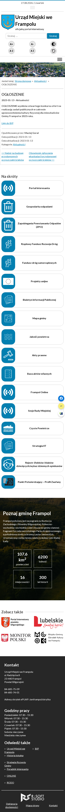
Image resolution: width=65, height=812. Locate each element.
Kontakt (53, 805)
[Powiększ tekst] (11, 44)
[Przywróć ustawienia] (53, 51)
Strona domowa (23, 81)
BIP (37, 748)
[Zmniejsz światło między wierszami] (32, 51)
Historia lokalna (15, 755)
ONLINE (11, 775)
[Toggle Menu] (32, 7)
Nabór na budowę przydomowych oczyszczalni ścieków (13, 156)
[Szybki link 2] (61, 406)
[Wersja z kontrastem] (53, 44)
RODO (10, 782)
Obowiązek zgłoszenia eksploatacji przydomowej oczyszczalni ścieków (42, 156)
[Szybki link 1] (61, 398)
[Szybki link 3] (61, 414)
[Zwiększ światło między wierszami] (11, 51)
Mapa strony (32, 805)
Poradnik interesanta (17, 769)
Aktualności (40, 81)
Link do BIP (7, 123)
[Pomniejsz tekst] (32, 44)
